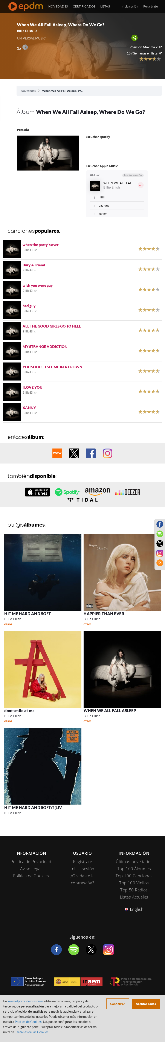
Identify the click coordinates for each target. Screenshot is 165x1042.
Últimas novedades (134, 861)
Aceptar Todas (146, 1004)
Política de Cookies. (28, 1022)
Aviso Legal (30, 868)
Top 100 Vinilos (134, 883)
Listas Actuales (134, 897)
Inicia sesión (129, 6)
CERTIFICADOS (84, 6)
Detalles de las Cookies (32, 1032)
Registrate (82, 861)
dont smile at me (19, 710)
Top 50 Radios (134, 890)
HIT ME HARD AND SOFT (27, 613)
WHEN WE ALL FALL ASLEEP (110, 710)
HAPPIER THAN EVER (104, 613)
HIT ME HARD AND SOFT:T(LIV (33, 807)
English (137, 909)
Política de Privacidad (31, 861)
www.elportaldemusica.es (26, 1001)
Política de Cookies (31, 876)
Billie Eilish (25, 31)
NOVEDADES (58, 6)
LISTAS (105, 6)
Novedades (28, 90)
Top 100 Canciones (134, 876)
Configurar (117, 1004)
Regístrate (150, 6)
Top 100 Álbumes (134, 868)
